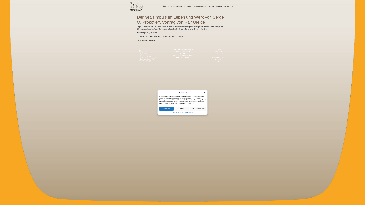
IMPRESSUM (218, 51)
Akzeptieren (166, 109)
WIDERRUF (217, 61)
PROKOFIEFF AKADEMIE (215, 6)
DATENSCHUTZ (218, 53)
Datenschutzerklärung (187, 112)
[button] (205, 93)
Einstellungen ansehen (198, 109)
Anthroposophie (176, 6)
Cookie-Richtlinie (176, 112)
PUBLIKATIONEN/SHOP (199, 6)
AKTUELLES (187, 6)
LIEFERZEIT (218, 59)
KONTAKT (218, 49)
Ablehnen (181, 109)
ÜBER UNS (166, 6)
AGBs (217, 55)
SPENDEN (226, 6)
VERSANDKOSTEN (218, 57)
